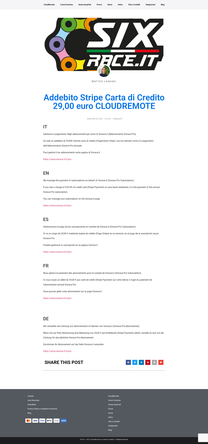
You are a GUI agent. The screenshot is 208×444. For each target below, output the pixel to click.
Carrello (31, 396)
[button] (128, 362)
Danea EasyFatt (85, 5)
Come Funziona (66, 5)
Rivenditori (32, 404)
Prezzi (99, 5)
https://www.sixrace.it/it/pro (57, 159)
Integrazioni (150, 5)
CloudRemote (49, 5)
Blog (162, 5)
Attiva (120, 5)
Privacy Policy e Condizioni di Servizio (42, 409)
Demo (110, 5)
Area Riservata (33, 400)
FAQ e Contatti (134, 5)
